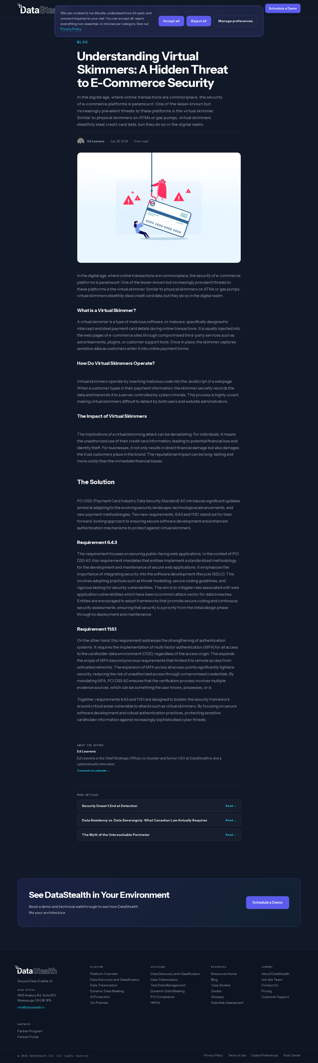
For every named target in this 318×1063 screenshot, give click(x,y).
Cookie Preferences (264, 1055)
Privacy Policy (213, 1055)
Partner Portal (27, 1037)
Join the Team (271, 979)
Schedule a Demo (268, 902)
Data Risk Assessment (227, 1003)
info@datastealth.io (30, 1007)
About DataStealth (275, 974)
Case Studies (220, 985)
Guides (216, 991)
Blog (214, 979)
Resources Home (224, 974)
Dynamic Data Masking (107, 991)
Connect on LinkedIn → (93, 770)
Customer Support (275, 997)
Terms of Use (237, 1055)
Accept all (171, 21)
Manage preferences (235, 21)
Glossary (217, 997)
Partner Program (30, 1031)
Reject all (198, 21)
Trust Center (292, 1055)
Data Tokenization (103, 985)
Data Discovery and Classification (114, 979)
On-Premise (99, 1003)
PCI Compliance (163, 997)
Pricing (266, 991)
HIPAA (155, 1003)
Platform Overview (104, 974)
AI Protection (100, 997)
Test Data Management (168, 985)
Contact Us (269, 985)
